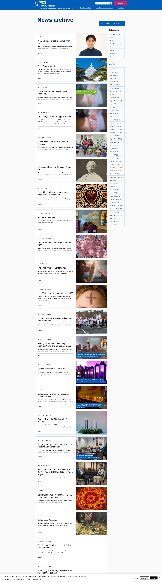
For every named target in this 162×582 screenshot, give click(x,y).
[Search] (110, 3)
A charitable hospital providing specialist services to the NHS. (57, 8)
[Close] (160, 578)
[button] (86, 8)
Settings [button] (136, 578)
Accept (154, 578)
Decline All (144, 578)
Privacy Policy (37, 580)
